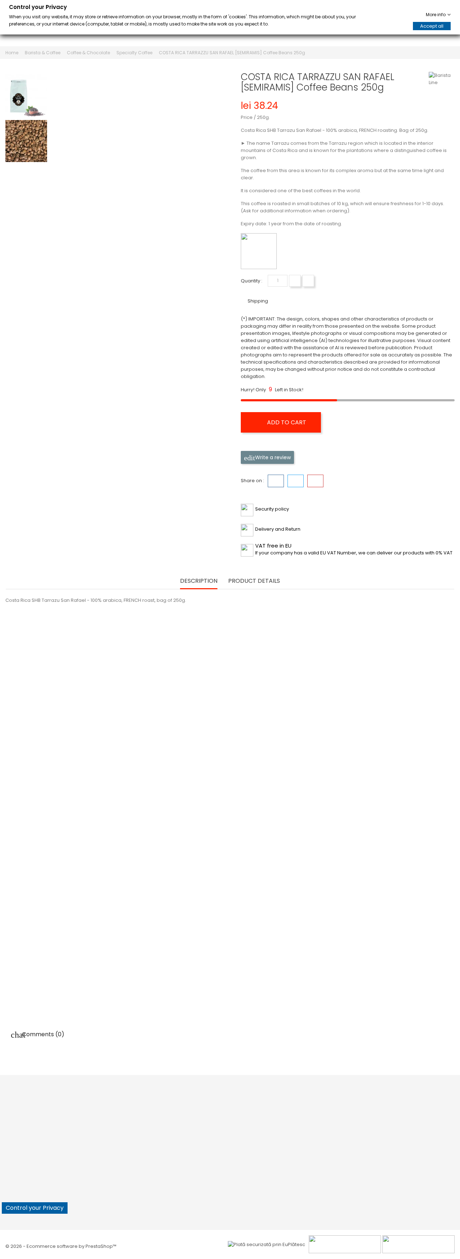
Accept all (431, 26)
